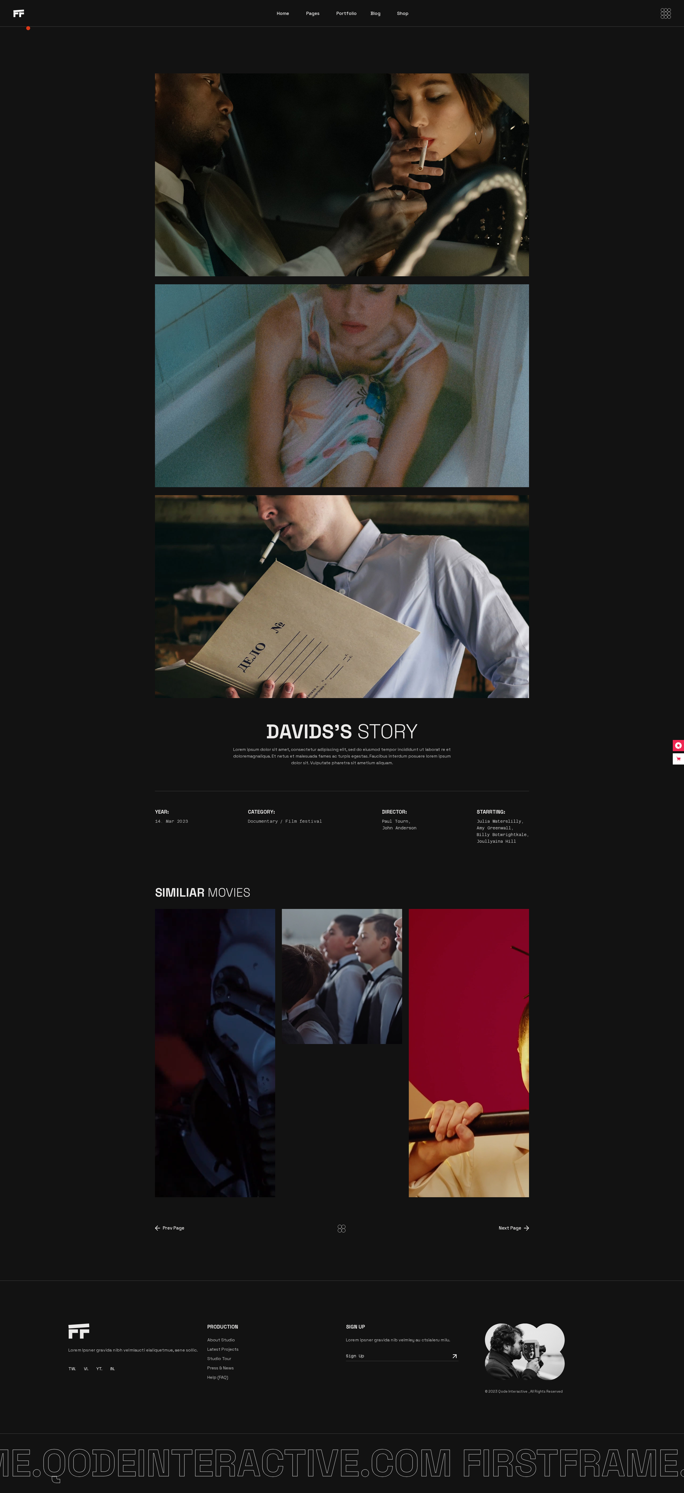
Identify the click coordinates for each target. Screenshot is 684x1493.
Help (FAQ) (217, 1377)
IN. (112, 1369)
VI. (86, 1369)
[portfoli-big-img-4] (342, 174)
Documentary (263, 821)
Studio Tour (219, 1358)
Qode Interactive (513, 1391)
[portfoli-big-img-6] (342, 596)
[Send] (454, 1356)
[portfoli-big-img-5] (342, 385)
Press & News (220, 1368)
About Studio (221, 1340)
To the (187, 1180)
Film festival (303, 821)
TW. (72, 1369)
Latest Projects (223, 1349)
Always (323, 1027)
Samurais (443, 1180)
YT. (99, 1369)
